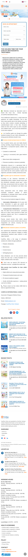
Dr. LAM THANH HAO (15, 387)
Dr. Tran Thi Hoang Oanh (16, 397)
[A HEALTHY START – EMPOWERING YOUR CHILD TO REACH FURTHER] (14, 13)
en (25, 1)
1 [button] (7, 18)
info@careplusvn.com (10, 551)
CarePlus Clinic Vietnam (12, 304)
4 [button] (12, 18)
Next (6, 44)
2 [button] (9, 18)
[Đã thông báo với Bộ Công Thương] (5, 554)
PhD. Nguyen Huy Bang (16, 367)
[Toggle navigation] (26, 6)
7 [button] (17, 18)
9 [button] (20, 18)
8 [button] (18, 18)
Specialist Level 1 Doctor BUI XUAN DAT (17, 100)
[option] (14, 13)
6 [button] (15, 18)
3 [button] (10, 18)
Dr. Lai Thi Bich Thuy (15, 406)
